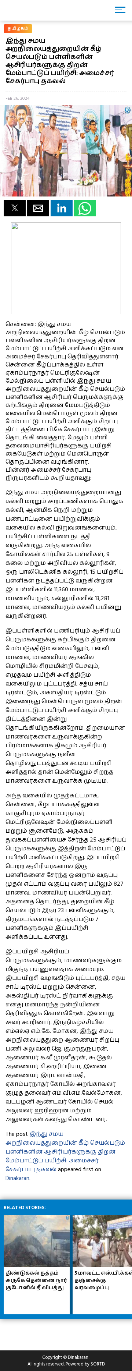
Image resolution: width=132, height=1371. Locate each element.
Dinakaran (17, 1178)
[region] (58, 1331)
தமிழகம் (18, 28)
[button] (15, 208)
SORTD (98, 1364)
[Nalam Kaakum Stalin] (66, 312)
